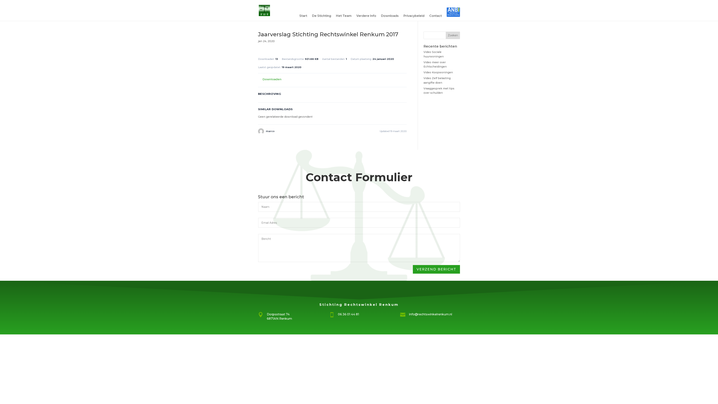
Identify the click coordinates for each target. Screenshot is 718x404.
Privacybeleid (414, 16)
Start (303, 16)
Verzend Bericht (436, 269)
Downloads (390, 16)
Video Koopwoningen (438, 72)
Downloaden (272, 79)
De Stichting (321, 16)
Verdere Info (366, 16)
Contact (435, 16)
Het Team (344, 16)
